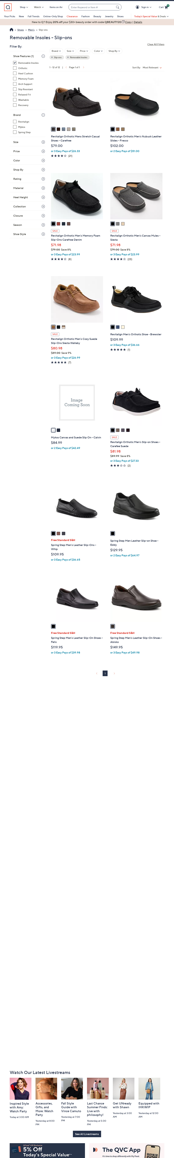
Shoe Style (19, 234)
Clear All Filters (155, 44)
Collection (19, 206)
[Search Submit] (118, 7)
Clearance (72, 16)
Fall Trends (33, 16)
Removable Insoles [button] (78, 57)
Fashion (85, 16)
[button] (138, 7)
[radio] (53, 129)
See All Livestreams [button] (87, 1134)
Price (16, 151)
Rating (17, 179)
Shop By (18, 169)
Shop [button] (22, 7)
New (21, 16)
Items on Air (56, 7)
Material (18, 188)
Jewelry (109, 16)
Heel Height (20, 197)
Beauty (97, 16)
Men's (31, 29)
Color (16, 160)
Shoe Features (23, 56)
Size (15, 142)
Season (17, 225)
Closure (18, 215)
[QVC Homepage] (11, 30)
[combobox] (92, 7)
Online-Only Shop (53, 16)
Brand (17, 115)
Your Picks (9, 16)
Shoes (120, 16)
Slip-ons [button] (58, 57)
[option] (87, 22)
